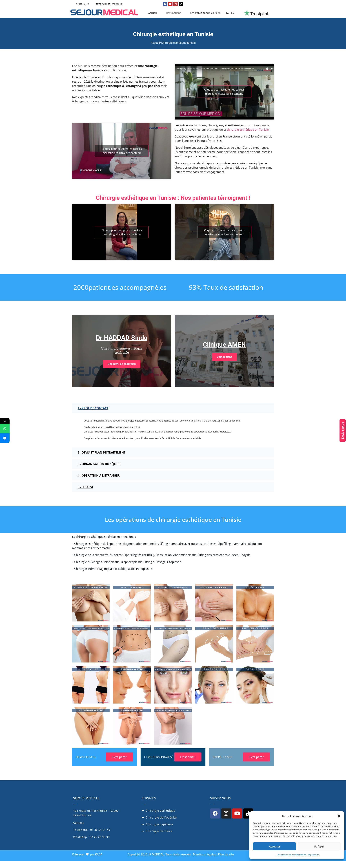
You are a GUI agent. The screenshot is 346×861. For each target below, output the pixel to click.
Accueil (152, 13)
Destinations (173, 13)
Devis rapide (343, 430)
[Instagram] (175, 4)
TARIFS (230, 13)
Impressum (313, 854)
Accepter (274, 846)
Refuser (319, 846)
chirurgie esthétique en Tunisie (248, 130)
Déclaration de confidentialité (291, 854)
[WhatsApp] (5, 428)
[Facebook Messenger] (5, 438)
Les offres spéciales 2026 (205, 13)
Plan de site (226, 854)
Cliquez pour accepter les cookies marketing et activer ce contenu (224, 91)
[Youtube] (170, 4)
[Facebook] (165, 4)
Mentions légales (204, 854)
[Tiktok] (181, 4)
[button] (339, 816)
